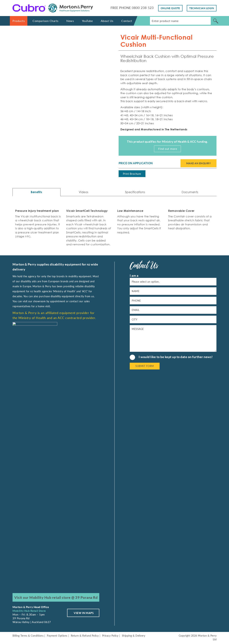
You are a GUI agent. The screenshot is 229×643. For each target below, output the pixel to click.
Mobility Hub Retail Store (29, 610)
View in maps (84, 612)
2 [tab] (64, 123)
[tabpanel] (61, 75)
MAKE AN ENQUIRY (198, 163)
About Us (107, 20)
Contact (126, 20)
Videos (83, 192)
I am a (134, 275)
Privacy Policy (110, 635)
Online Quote (170, 8)
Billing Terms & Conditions (28, 635)
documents (190, 192)
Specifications (135, 192)
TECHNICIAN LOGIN (201, 8)
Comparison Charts (46, 20)
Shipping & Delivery (133, 635)
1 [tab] (59, 123)
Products (19, 20)
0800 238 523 (143, 8)
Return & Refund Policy (85, 635)
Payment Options (57, 635)
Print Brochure (132, 173)
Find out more (167, 148)
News (70, 20)
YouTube (87, 20)
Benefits (36, 192)
